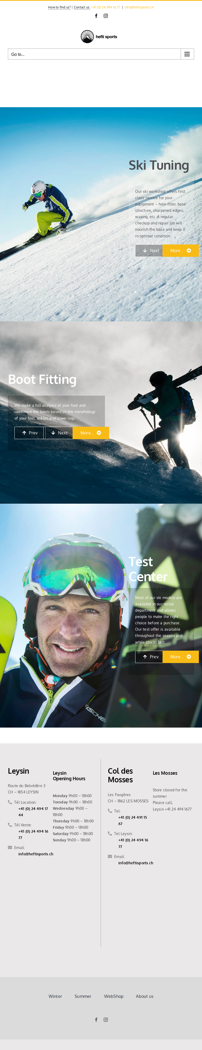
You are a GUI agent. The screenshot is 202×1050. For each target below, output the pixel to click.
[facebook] (96, 1020)
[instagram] (106, 1020)
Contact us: (82, 7)
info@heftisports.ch (139, 7)
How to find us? (59, 7)
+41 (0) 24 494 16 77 (105, 7)
